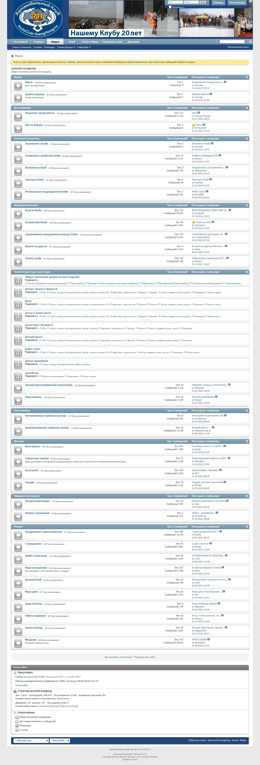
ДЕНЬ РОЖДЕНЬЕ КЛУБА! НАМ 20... (210, 210)
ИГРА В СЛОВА (199, 640)
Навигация (82, 47)
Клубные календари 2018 (205, 156)
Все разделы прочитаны (118, 657)
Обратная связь (197, 740)
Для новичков (22, 108)
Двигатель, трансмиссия (124, 293)
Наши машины (33, 397)
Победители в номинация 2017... (209, 258)
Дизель (143, 293)
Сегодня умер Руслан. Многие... (208, 628)
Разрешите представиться (40, 113)
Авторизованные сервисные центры (45, 416)
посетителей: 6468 (34, 677)
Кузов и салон (214, 293)
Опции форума (65, 47)
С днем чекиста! (200, 544)
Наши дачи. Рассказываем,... (207, 592)
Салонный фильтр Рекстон (54, 706)
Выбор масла (148, 283)
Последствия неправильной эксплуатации (49, 385)
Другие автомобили (36, 361)
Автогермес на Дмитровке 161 (207, 416)
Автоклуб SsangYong (26, 138)
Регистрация (237, 2)
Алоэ (194, 113)
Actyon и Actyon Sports (38, 313)
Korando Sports (33, 337)
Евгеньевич (63, 698)
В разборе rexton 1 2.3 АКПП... (207, 446)
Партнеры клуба (113, 41)
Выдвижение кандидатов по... (207, 82)
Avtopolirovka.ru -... (201, 428)
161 (43, 703)
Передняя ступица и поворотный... (210, 385)
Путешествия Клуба (36, 222)
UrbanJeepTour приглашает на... (208, 234)
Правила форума (34, 94)
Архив (235, 740)
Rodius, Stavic (32, 349)
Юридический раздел (27, 496)
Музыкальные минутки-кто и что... (210, 580)
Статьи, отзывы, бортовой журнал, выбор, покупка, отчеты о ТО (79, 293)
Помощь (218, 2)
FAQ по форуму (34, 125)
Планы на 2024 (203, 222)
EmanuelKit (22, 685)
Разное (18, 526)
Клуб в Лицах (90, 41)
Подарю (30, 482)
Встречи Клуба (33, 210)
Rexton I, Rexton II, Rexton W (41, 289)
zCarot (135, 759)
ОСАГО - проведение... (203, 513)
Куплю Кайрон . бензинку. (205, 470)
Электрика (199, 293)
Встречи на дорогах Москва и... (208, 246)
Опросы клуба (33, 258)
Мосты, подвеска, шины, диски (175, 293)
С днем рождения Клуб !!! (205, 532)
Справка (37, 47)
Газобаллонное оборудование (207, 283)
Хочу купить (32, 470)
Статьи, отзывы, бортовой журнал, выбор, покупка (73, 329)
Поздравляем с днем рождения (43, 532)
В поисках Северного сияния (206, 568)
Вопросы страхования (37, 513)
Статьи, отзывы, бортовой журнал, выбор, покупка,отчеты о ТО (79, 305)
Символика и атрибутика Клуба (42, 156)
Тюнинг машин (89, 376)
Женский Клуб (33, 580)
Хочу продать (32, 446)
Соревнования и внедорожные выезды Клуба (51, 234)
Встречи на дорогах (36, 246)
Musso (199, 125)
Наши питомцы (33, 604)
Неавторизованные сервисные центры (47, 428)
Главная (39, 41)
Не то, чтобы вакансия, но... (206, 616)
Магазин (19, 441)
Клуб (72, 41)
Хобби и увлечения (36, 556)
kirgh (75, 706)
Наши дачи (31, 592)
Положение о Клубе (36, 144)
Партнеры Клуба (34, 179)
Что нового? (21, 41)
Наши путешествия (36, 568)
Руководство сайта (144, 657)
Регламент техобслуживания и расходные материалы (113, 283)
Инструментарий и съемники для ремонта (47, 283)
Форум (55, 41)
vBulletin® (129, 754)
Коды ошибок (77, 283)
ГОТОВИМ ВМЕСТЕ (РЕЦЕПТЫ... (208, 556)
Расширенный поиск (238, 47)
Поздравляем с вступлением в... (208, 167)
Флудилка (30, 640)
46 (29, 703)
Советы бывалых (233, 283)
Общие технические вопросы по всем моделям (52, 277)
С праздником (33, 544)
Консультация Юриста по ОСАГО (208, 501)
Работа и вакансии (35, 616)
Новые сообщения (21, 47)
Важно (18, 77)
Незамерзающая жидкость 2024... (209, 458)
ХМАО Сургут (198, 191)
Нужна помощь (34, 628)
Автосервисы (22, 410)
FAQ (44, 293)
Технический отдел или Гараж (32, 272)
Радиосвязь (73, 376)
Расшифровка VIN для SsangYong (173, 283)
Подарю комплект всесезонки (207, 482)
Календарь (49, 47)
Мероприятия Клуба (26, 205)
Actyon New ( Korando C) (39, 325)
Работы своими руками (53, 376)
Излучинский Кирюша (203, 397)
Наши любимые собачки (204, 604)
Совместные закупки (37, 458)
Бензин (153, 293)
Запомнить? (177, 7)
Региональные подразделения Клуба (46, 191)
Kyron (28, 301)
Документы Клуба (201, 144)
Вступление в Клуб (35, 167)
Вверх (243, 740)
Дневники (133, 41)
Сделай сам (31, 373)
